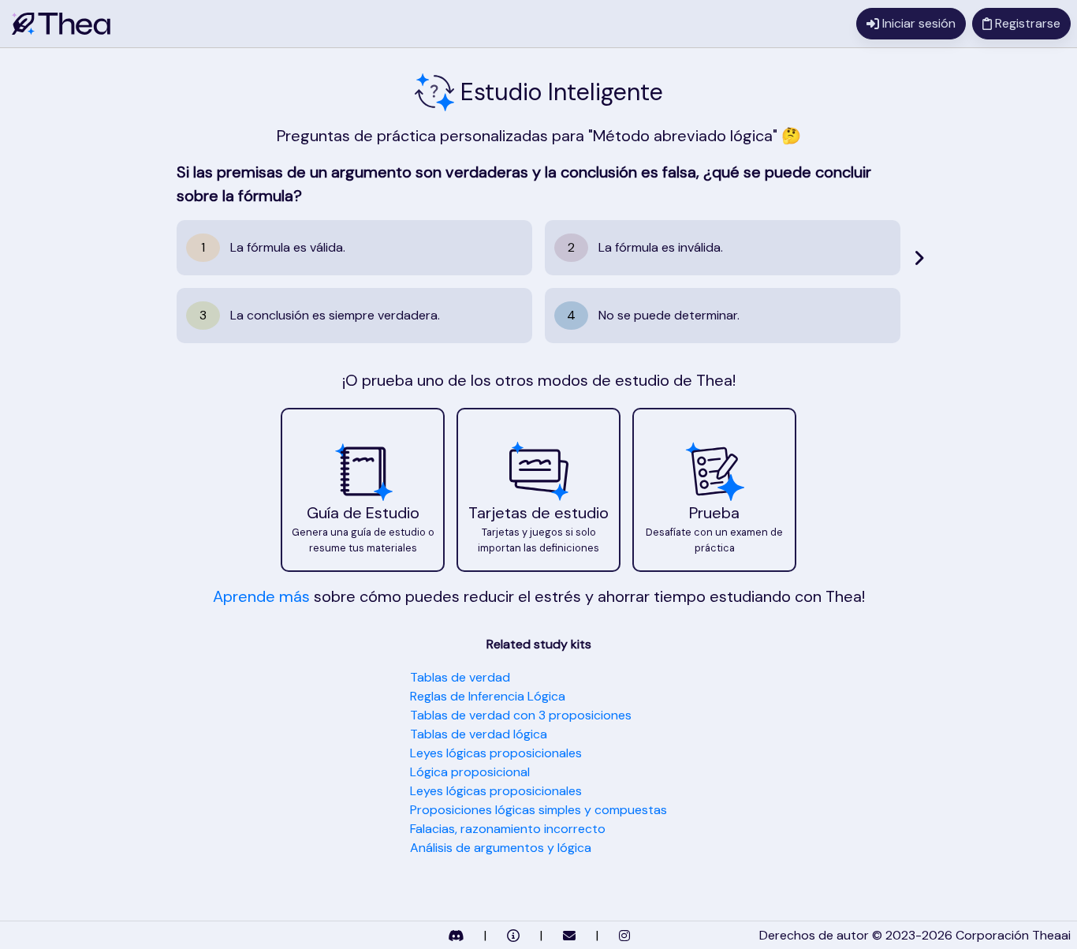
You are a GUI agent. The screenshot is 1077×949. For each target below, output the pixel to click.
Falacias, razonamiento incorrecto (508, 828)
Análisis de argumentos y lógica (500, 847)
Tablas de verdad (460, 677)
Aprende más (261, 596)
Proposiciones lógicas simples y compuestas (538, 809)
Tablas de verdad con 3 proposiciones (521, 715)
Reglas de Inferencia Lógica (487, 696)
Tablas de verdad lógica (478, 734)
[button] (363, 490)
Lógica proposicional (470, 772)
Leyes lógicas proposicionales (496, 753)
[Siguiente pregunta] (919, 257)
